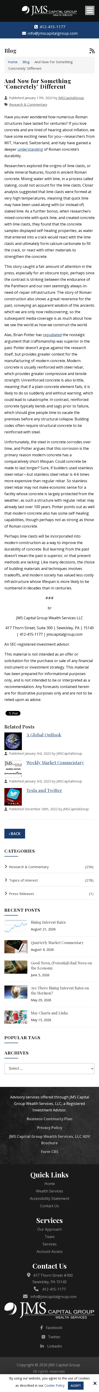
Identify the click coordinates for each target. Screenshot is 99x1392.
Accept (76, 1386)
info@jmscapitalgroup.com (52, 33)
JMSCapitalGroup (71, 98)
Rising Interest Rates (48, 922)
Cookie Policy (54, 1386)
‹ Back (14, 833)
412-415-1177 (52, 26)
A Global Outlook (43, 735)
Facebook (54, 1327)
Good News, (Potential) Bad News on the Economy (61, 965)
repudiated (52, 334)
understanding (30, 149)
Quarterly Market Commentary (57, 942)
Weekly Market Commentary (55, 762)
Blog (26, 61)
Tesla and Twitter (44, 790)
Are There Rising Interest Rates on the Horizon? (60, 990)
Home (13, 61)
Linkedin (54, 1346)
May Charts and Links (49, 1012)
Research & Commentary (28, 104)
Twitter (54, 1336)
